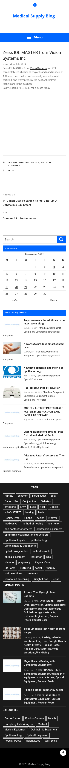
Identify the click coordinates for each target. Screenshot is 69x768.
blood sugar (39, 495)
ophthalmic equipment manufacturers (26, 534)
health (41, 512)
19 (6, 287)
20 (16, 287)
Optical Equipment (33, 379)
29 (35, 293)
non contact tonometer (18, 529)
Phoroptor (41, 399)
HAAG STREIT (13, 512)
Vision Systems (38, 68)
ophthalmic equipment (51, 467)
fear (42, 506)
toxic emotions (13, 573)
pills (48, 556)
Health (62, 641)
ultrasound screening (17, 579)
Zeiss (11, 171)
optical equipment (15, 556)
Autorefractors (31, 467)
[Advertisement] (34, 28)
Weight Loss (41, 579)
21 (25, 287)
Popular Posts (51, 645)
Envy (23, 506)
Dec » (53, 300)
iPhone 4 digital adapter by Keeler (43, 690)
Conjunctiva (29, 501)
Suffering (25, 568)
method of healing (32, 523)
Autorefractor (47, 419)
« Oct (15, 300)
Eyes (33, 506)
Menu (38, 37)
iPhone (28, 518)
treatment (32, 573)
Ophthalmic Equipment (23, 162)
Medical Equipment (54, 392)
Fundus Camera (34, 718)
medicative (11, 523)
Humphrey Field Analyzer (19, 724)
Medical (44, 328)
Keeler (40, 518)
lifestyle (53, 518)
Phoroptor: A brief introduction (42, 387)
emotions (10, 506)
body (53, 495)
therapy (51, 568)
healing (29, 512)
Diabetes (46, 501)
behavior (23, 495)
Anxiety (9, 495)
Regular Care (42, 562)
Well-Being (42, 652)
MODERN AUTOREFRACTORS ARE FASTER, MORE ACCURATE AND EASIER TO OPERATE (43, 412)
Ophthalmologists (15, 540)
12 (6, 280)
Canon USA (11, 501)
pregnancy (24, 562)
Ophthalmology (43, 331)
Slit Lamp (10, 568)
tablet (38, 568)
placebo (9, 562)
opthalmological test (16, 551)
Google (41, 351)
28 (25, 293)
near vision (54, 523)
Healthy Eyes (12, 518)
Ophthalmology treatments (20, 545)
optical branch (22, 447)
